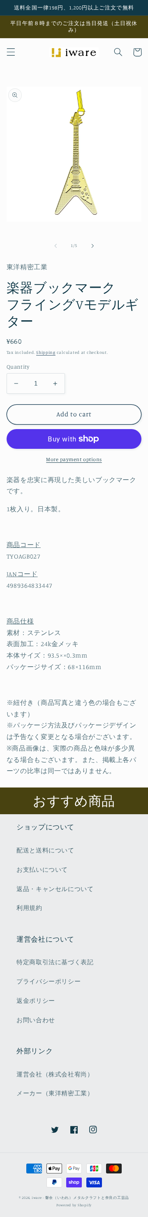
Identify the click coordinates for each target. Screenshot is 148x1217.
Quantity (18, 366)
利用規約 (29, 907)
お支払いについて (42, 869)
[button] (10, 52)
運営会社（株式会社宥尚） (55, 1074)
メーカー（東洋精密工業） (55, 1093)
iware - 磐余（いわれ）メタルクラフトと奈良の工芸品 (80, 1197)
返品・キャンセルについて (55, 888)
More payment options (74, 459)
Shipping (46, 352)
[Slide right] (92, 246)
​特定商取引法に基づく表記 (55, 961)
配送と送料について (45, 850)
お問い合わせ (35, 1019)
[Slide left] (55, 246)
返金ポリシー (35, 1000)
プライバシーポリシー (48, 981)
